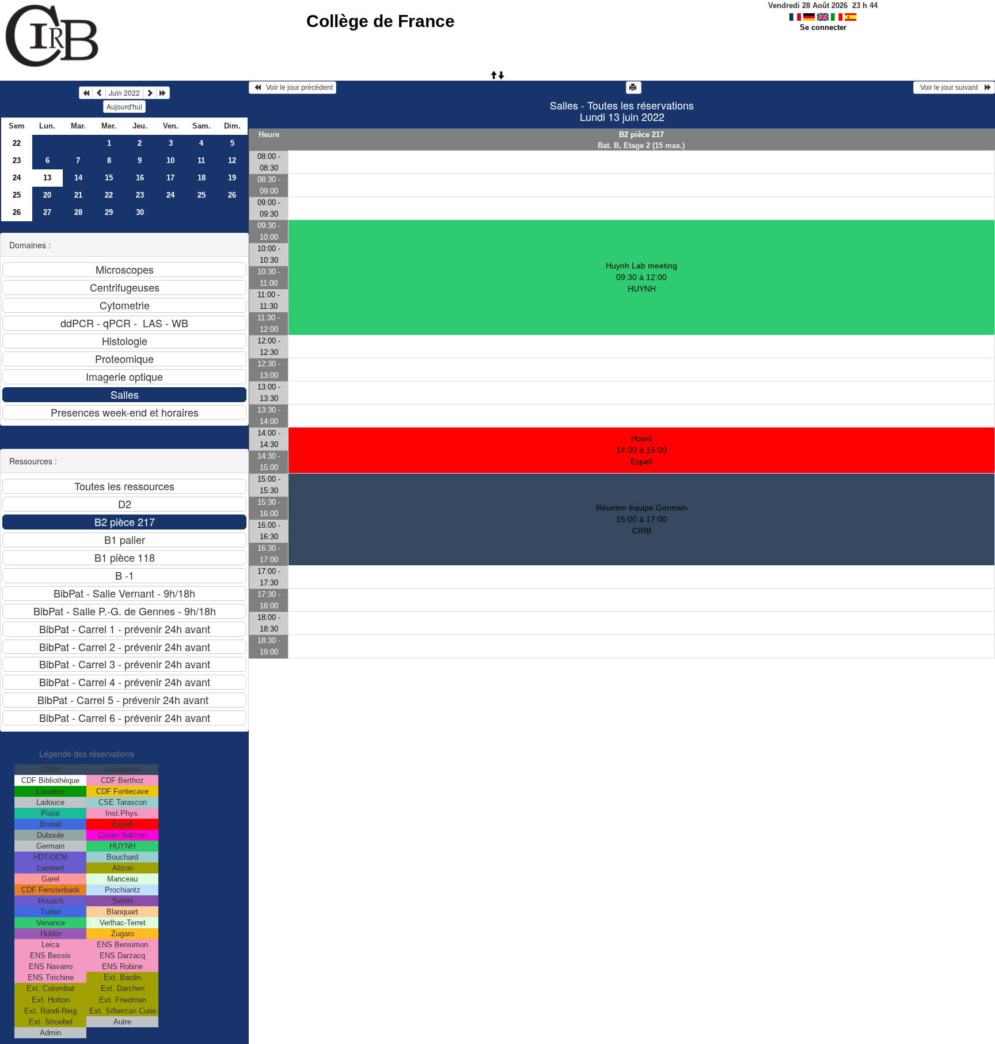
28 (78, 212)
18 (202, 177)
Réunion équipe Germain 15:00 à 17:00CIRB (642, 519)
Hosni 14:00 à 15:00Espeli (641, 450)
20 (47, 195)
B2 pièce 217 (641, 134)
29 (109, 212)
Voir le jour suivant (951, 88)
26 (232, 195)
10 (170, 160)
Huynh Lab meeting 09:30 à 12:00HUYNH (641, 277)
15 (109, 177)
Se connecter (823, 27)
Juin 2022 (124, 92)
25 (17, 195)
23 (17, 160)
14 (78, 177)
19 (232, 177)
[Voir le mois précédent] (99, 92)
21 (78, 195)
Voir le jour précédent (297, 88)
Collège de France (380, 21)
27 (47, 212)
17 (170, 177)
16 (140, 177)
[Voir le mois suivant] (150, 92)
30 (140, 212)
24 (17, 177)
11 (201, 160)
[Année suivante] (163, 92)
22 (17, 143)
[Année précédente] (86, 92)
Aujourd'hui (124, 106)
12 (232, 160)
